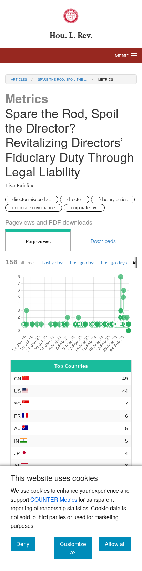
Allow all (118, 544)
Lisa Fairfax (19, 185)
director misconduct (31, 199)
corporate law (84, 207)
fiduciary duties (113, 199)
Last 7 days (53, 262)
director (74, 199)
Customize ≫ (76, 548)
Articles (19, 79)
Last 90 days (114, 262)
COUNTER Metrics (53, 499)
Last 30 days (82, 262)
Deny (25, 544)
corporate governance (33, 207)
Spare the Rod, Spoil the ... (62, 79)
